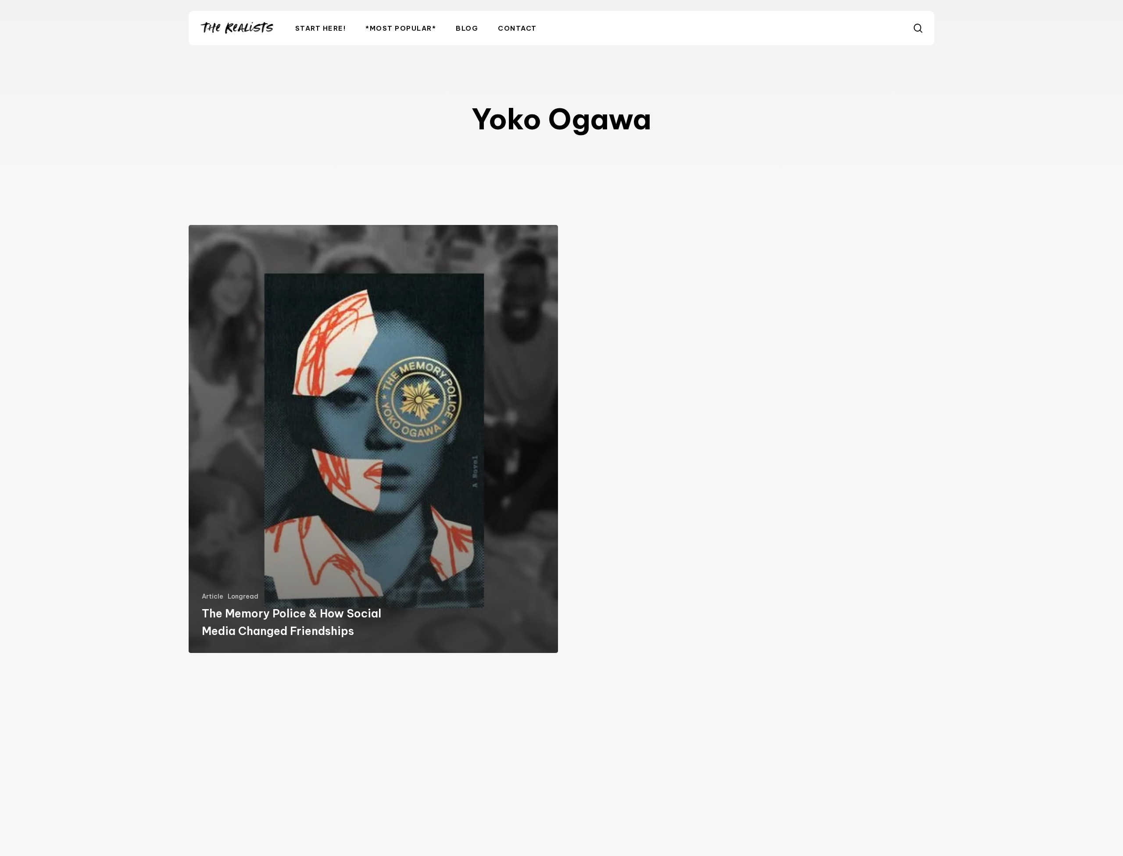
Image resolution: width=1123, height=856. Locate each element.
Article (212, 596)
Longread (243, 596)
